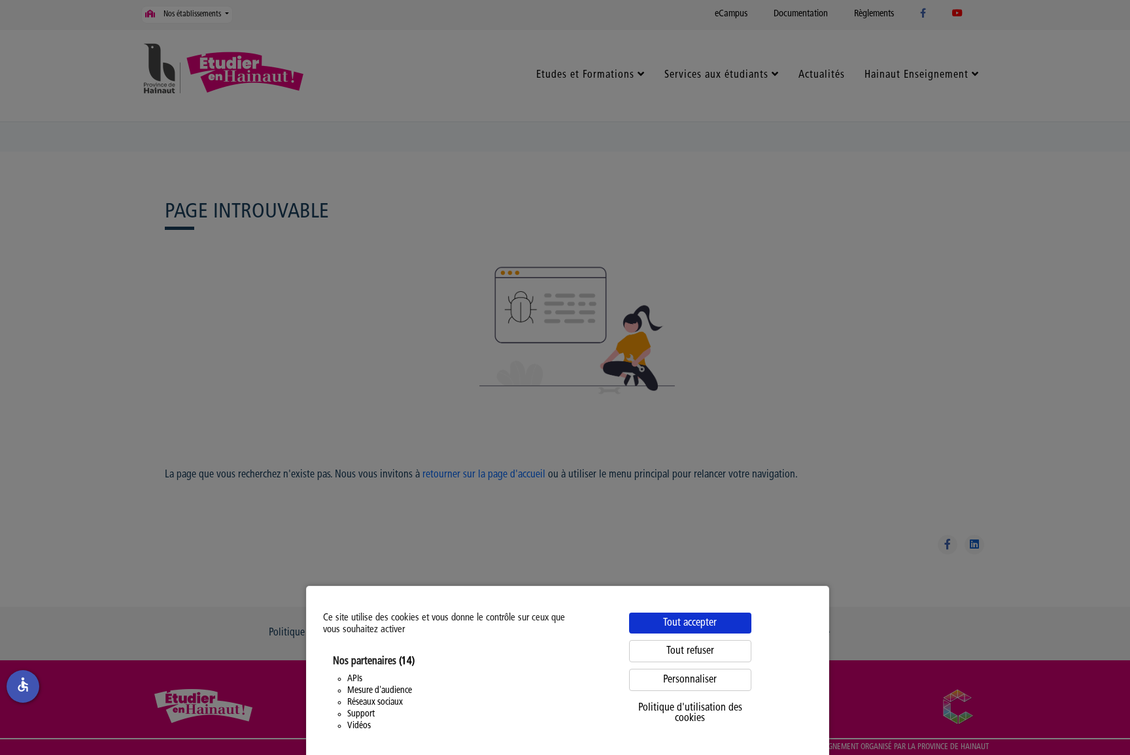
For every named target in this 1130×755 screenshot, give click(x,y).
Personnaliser (690, 680)
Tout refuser (690, 651)
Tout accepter (690, 623)
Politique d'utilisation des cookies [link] (690, 713)
